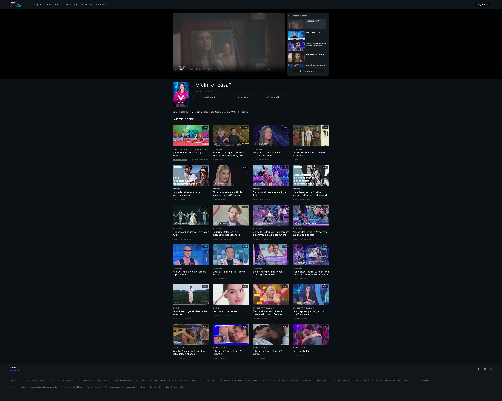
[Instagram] (485, 369)
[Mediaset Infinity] (15, 4)
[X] (491, 369)
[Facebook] (478, 369)
